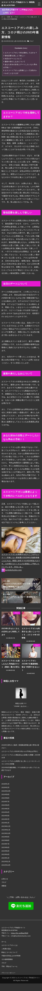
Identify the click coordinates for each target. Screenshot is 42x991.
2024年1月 (5, 823)
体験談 (4, 886)
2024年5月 (5, 808)
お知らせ (5, 879)
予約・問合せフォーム (9, 966)
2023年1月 (5, 858)
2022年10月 (6, 865)
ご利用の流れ (6, 949)
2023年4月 (5, 854)
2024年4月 (5, 812)
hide (25, 48)
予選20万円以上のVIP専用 (11, 956)
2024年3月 (5, 815)
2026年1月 (5, 784)
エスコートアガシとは (9, 945)
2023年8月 (5, 840)
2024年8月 (5, 798)
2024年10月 (6, 791)
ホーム (4, 942)
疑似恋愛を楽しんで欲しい (14, 56)
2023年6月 (5, 847)
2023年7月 (5, 844)
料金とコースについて (9, 952)
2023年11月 (6, 830)
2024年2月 (5, 819)
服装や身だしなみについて (14, 61)
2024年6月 (5, 805)
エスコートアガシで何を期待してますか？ (20, 53)
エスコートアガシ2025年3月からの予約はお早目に (20, 751)
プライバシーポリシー (8, 973)
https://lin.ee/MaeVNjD (19, 933)
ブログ (31, 41)
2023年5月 (5, 851)
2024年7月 (5, 801)
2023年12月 (6, 826)
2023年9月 (5, 837)
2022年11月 (6, 861)
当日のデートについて (12, 59)
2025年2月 (5, 787)
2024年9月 (5, 794)
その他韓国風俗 (7, 959)
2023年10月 (6, 833)
